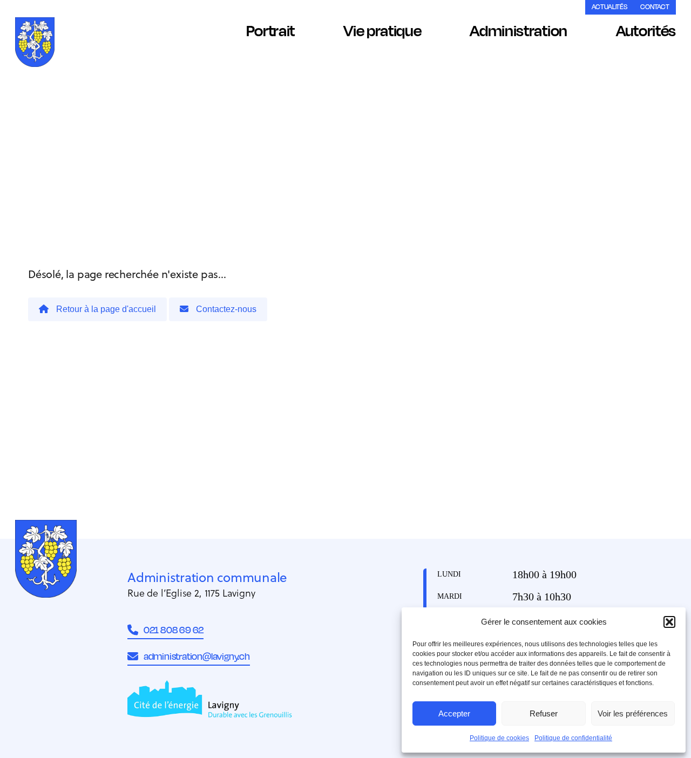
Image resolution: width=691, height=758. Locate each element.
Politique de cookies (499, 738)
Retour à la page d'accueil (105, 309)
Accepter (454, 713)
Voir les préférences (633, 713)
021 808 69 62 (174, 629)
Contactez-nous (225, 309)
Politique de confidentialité (573, 738)
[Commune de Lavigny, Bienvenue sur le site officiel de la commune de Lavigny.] (35, 44)
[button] (669, 622)
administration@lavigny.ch (197, 656)
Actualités (609, 7)
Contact (654, 7)
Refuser (544, 713)
